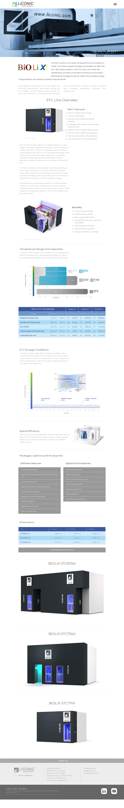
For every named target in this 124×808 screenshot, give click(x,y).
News (15, 789)
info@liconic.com (90, 768)
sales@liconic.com (90, 771)
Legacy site (63, 760)
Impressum (23, 789)
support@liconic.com (91, 773)
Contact (9, 789)
